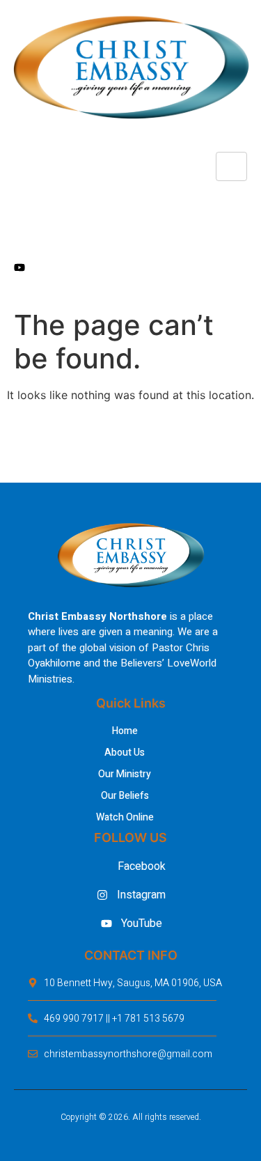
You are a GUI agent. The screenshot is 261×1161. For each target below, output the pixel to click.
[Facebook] (130, 204)
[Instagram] (130, 235)
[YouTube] (130, 266)
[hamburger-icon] (231, 166)
